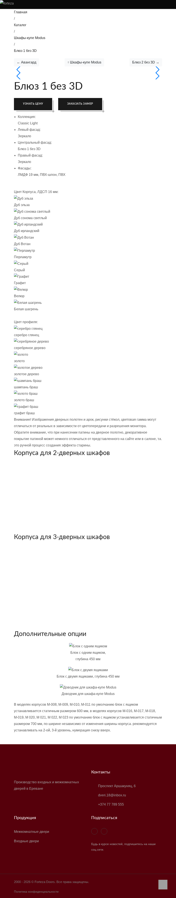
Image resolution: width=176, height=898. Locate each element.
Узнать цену (33, 103)
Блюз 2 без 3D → (145, 62)
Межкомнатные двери (31, 831)
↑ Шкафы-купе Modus (84, 62)
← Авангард (26, 62)
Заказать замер (80, 103)
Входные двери (26, 841)
